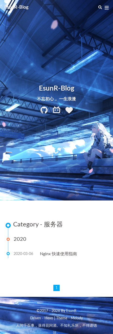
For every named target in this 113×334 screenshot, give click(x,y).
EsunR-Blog (16, 7)
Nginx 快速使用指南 (58, 254)
